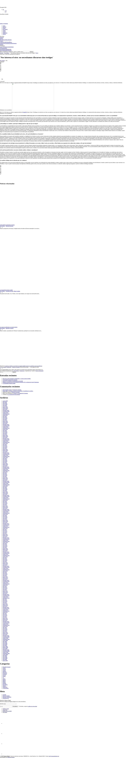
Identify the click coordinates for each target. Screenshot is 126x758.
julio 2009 (5, 641)
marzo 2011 (5, 618)
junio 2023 (5, 445)
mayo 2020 (5, 489)
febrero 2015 (5, 563)
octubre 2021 (5, 469)
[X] (63, 64)
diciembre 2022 (6, 452)
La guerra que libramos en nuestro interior (8, 327)
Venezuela (9, 50)
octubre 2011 (5, 609)
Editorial (4, 27)
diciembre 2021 (6, 467)
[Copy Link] (63, 71)
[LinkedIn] (63, 65)
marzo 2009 (5, 646)
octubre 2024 (5, 426)
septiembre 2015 (6, 555)
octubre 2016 (5, 540)
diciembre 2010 (6, 621)
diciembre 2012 (6, 594)
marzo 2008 (5, 660)
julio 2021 (5, 472)
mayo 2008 (5, 658)
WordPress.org (6, 698)
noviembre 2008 (6, 651)
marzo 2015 (5, 562)
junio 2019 (5, 502)
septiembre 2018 (6, 513)
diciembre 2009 (6, 635)
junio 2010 (5, 628)
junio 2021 (5, 474)
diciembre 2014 (6, 566)
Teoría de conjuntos (17, 389)
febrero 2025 (5, 422)
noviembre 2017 (6, 524)
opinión (5, 48)
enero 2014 (5, 579)
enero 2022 (5, 465)
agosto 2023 (5, 443)
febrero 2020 (5, 493)
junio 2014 (5, 573)
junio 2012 (5, 600)
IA (12, 43)
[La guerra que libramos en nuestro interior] (22, 325)
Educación (10, 43)
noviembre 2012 (6, 595)
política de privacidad (32, 706)
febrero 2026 (5, 408)
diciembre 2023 (6, 438)
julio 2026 (5, 402)
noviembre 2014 (6, 567)
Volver (36, 53)
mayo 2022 (5, 461)
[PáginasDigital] (12, 21)
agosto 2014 (5, 570)
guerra (1, 49)
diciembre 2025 (6, 410)
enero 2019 (5, 508)
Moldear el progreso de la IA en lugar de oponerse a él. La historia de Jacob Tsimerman (21, 382)
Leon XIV (2, 46)
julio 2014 (5, 572)
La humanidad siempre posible (6, 290)
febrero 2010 (5, 633)
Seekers (4, 34)
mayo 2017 (5, 531)
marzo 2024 (5, 435)
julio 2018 (5, 515)
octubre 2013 (5, 582)
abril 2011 (5, 616)
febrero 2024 (5, 436)
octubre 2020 (5, 483)
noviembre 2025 (6, 411)
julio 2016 (5, 543)
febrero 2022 (5, 464)
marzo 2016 (5, 548)
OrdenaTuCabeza (11, 757)
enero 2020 (5, 494)
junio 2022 (5, 459)
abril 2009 (5, 645)
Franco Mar (5, 391)
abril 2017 (5, 533)
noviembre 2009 (6, 637)
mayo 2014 (5, 574)
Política (6, 39)
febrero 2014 (5, 577)
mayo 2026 (5, 404)
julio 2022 (5, 458)
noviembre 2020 (6, 482)
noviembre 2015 (6, 553)
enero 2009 (5, 648)
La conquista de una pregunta (14, 394)
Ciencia (6, 43)
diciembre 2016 (6, 537)
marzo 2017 (5, 534)
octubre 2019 (5, 497)
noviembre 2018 (6, 510)
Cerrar (4, 25)
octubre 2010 (5, 624)
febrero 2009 (5, 647)
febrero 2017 (5, 535)
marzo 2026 (5, 406)
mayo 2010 (5, 629)
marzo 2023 (5, 449)
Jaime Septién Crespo (7, 389)
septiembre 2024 (6, 428)
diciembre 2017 (6, 523)
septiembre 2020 (6, 484)
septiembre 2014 (6, 569)
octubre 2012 (5, 596)
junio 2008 (5, 657)
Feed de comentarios (7, 697)
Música (10, 42)
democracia (6, 46)
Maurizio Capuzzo (9, 328)
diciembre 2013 (6, 580)
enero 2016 (5, 550)
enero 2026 (5, 409)
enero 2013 (5, 593)
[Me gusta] (0, 79)
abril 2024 (5, 434)
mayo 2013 (5, 588)
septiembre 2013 (6, 583)
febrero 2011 (5, 619)
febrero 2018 (5, 521)
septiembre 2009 (6, 639)
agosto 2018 (5, 514)
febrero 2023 (5, 450)
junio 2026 (5, 403)
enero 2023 (5, 451)
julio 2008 (5, 655)
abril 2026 (5, 405)
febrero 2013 (5, 592)
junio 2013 (5, 587)
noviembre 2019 (6, 496)
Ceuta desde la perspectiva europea (7, 224)
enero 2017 (5, 536)
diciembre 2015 (6, 552)
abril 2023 (5, 448)
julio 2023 (5, 444)
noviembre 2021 (6, 468)
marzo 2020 (5, 491)
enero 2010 (5, 634)
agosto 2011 (5, 612)
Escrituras (5, 674)
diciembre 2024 (6, 424)
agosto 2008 (5, 654)
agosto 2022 (5, 457)
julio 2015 (5, 557)
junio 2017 (5, 530)
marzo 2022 (5, 463)
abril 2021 (5, 476)
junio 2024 (5, 431)
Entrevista (5, 49)
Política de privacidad (7, 711)
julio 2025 (5, 416)
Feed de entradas (6, 695)
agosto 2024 (5, 429)
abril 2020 (5, 490)
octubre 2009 (5, 638)
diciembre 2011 (6, 607)
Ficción (4, 42)
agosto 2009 (5, 640)
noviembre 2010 (6, 622)
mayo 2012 (5, 601)
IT (5, 12)
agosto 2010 (5, 626)
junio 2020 (5, 488)
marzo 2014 (5, 576)
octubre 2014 (5, 568)
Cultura (4, 31)
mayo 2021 (5, 475)
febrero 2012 (5, 605)
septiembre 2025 (6, 413)
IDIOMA (2, 703)
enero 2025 (5, 423)
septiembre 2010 (6, 625)
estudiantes (11, 46)
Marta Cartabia (17, 291)
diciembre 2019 (6, 495)
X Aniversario (5, 688)
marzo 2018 (5, 520)
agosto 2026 (5, 400)
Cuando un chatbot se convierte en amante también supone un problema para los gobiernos (23, 366)
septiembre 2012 (6, 598)
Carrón (4, 30)
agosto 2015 (5, 556)
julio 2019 (5, 501)
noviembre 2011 (6, 608)
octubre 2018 (5, 511)
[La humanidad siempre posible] (56, 288)
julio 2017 (5, 529)
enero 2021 (5, 480)
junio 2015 (5, 559)
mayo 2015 (5, 560)
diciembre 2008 (6, 649)
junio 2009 (5, 642)
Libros (7, 42)
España (5, 50)
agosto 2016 (5, 542)
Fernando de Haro (9, 291)
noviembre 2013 (6, 581)
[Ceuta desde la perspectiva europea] (28, 223)
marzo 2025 (5, 421)
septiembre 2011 (6, 611)
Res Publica (5, 29)
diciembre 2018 (6, 509)
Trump (2, 48)
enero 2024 (5, 437)
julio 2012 (5, 599)
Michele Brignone (9, 226)
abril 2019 (5, 504)
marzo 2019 (5, 506)
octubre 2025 (5, 412)
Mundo (4, 680)
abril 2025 (5, 419)
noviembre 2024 (6, 425)
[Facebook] (63, 63)
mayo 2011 (5, 615)
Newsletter (5, 712)
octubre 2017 (5, 526)
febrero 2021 (5, 478)
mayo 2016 (5, 546)
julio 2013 (5, 586)
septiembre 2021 (6, 470)
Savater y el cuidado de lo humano (21, 393)
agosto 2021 (5, 471)
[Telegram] (63, 68)
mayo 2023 (5, 447)
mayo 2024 (5, 432)
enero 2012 (5, 606)
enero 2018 (5, 522)
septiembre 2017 (6, 527)
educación (2, 50)
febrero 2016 (5, 549)
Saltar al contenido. (4, 23)
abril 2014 (5, 575)
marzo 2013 (5, 590)
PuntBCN (25, 112)
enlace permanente (39, 370)
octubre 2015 (5, 554)
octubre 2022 (5, 455)
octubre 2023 (5, 441)
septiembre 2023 (6, 442)
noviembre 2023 (6, 439)
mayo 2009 (5, 644)
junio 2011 (5, 614)
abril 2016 (5, 547)
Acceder (4, 694)
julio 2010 (5, 627)
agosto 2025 (5, 415)
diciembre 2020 (6, 481)
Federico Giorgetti (16, 367)
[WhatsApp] (63, 67)
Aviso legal (5, 709)
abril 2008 (5, 659)
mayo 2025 (5, 418)
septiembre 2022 (6, 456)
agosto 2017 (5, 528)
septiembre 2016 (6, 541)
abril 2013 (5, 589)
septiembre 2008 (6, 653)
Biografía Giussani (6, 667)
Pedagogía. (9, 49)
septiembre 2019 (6, 498)
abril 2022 (5, 462)
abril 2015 (5, 561)
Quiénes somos (6, 708)
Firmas (4, 28)
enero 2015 (5, 565)
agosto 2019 (5, 500)
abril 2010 (5, 631)
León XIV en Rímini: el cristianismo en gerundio (13, 381)
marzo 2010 (5, 632)
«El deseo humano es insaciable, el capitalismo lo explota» (21, 391)
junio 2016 (5, 544)
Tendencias (5, 32)
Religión (10, 39)
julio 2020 (5, 487)
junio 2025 (5, 417)
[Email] (63, 69)
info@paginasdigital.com (54, 756)
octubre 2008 (5, 652)
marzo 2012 (5, 603)
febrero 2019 (5, 507)
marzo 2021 (5, 477)
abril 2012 (5, 602)
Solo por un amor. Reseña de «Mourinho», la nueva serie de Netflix (17, 378)
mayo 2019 (5, 503)
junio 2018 (5, 516)
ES (3, 9)
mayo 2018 (5, 517)
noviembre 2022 (6, 454)
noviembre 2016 (6, 539)
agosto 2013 (5, 585)
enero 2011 (5, 620)
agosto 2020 (5, 485)
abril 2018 (5, 518)
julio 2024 (5, 430)
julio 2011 (5, 613)
